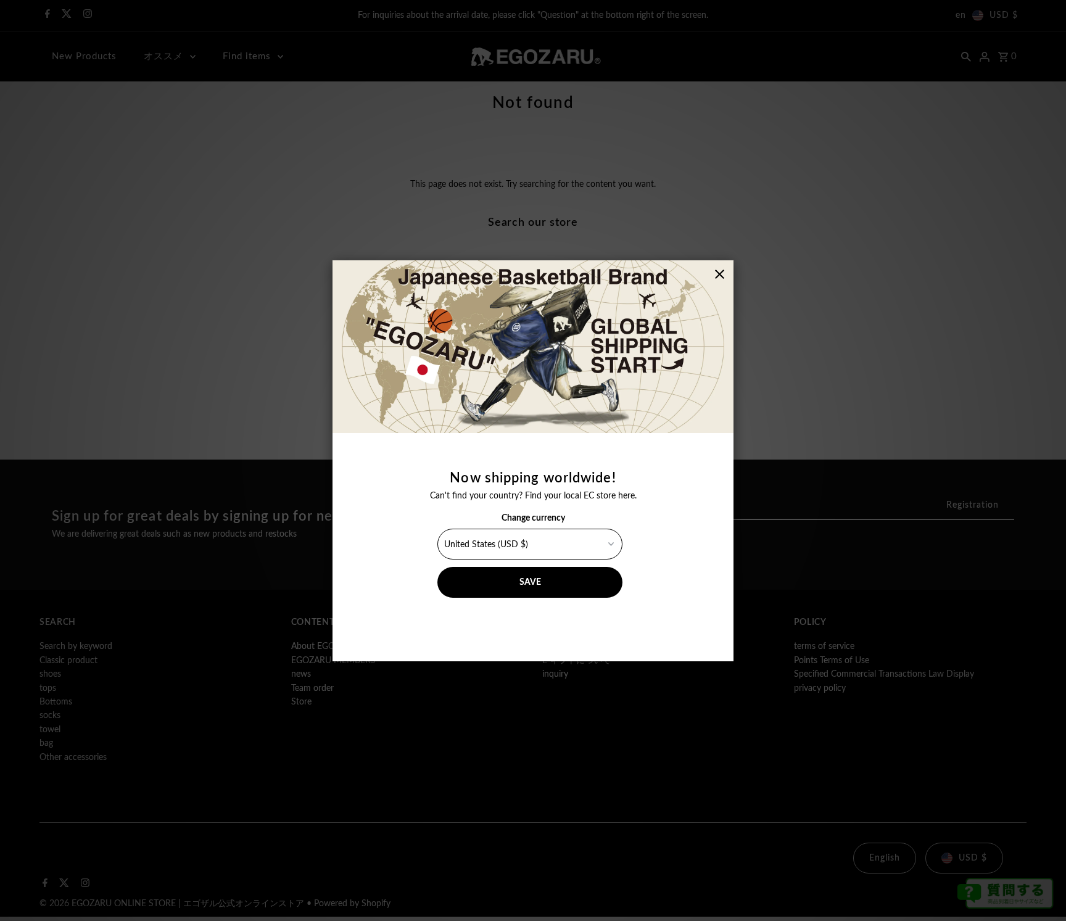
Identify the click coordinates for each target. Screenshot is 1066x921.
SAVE (530, 582)
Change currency (533, 518)
